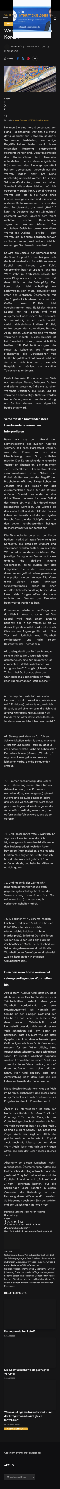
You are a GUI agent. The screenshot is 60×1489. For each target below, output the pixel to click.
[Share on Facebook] (17, 58)
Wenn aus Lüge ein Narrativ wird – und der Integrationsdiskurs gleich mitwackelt (28, 1415)
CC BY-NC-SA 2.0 (35, 120)
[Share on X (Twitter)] (23, 58)
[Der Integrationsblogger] (32, 19)
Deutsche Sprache (13, 1211)
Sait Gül (18, 47)
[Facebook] (5, 102)
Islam (26, 1211)
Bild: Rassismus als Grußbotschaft (34, 1231)
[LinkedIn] (5, 108)
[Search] (55, 19)
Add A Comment (16, 1429)
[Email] (5, 115)
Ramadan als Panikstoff (19, 1331)
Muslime (41, 1211)
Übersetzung (11, 1215)
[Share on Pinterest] (28, 58)
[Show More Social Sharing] (35, 58)
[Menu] (5, 19)
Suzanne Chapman (19, 120)
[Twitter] (5, 105)
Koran (46, 120)
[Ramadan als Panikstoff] (30, 1314)
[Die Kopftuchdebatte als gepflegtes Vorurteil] (30, 1352)
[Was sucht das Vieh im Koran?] (30, 79)
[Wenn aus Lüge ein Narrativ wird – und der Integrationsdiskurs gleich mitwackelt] (30, 1395)
